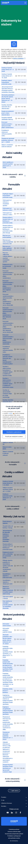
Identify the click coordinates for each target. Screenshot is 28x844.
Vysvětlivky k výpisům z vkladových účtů (8, 582)
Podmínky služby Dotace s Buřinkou (7, 690)
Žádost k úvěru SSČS (7, 448)
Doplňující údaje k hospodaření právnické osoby (8, 82)
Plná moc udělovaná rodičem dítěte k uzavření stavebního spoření (7, 257)
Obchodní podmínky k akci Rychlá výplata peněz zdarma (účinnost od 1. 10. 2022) (8, 98)
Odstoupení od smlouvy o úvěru (8, 209)
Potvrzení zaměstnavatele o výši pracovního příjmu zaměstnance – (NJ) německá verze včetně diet (8, 327)
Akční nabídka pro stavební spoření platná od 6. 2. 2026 (8, 164)
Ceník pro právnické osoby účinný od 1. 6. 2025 (7, 496)
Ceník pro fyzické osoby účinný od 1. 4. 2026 (8, 69)
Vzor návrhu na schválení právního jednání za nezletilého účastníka (8, 604)
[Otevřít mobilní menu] (25, 3)
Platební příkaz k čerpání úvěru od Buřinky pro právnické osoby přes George (8, 229)
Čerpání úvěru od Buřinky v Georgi (8, 527)
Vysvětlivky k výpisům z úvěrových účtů (8, 575)
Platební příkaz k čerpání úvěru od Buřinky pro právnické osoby (8, 220)
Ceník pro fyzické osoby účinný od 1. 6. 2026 (8, 483)
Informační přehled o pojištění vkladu (8, 630)
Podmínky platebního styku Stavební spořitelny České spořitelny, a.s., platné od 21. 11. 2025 (8, 652)
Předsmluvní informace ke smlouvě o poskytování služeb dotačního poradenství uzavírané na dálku (8, 723)
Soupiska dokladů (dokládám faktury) (8, 118)
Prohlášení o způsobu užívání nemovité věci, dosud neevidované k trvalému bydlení (8, 359)
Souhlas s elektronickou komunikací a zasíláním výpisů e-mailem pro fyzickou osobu (8, 371)
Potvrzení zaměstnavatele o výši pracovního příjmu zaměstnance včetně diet (8, 339)
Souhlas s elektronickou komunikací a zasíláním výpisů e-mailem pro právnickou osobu (8, 383)
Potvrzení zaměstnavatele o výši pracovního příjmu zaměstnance (8, 124)
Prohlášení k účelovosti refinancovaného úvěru (7, 133)
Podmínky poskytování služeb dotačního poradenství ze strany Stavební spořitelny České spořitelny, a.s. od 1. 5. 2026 (8, 680)
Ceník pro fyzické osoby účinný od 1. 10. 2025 (7, 76)
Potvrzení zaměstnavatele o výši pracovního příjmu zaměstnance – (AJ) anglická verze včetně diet (8, 300)
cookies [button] (10, 413)
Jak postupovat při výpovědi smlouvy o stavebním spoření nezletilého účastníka (8, 89)
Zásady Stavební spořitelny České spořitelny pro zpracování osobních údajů (8, 768)
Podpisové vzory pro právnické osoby (7, 266)
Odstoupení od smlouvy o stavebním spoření (7, 202)
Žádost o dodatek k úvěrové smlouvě (8, 145)
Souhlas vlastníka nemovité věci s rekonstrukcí (8, 106)
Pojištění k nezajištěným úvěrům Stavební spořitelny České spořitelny (8, 710)
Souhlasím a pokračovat (14, 432)
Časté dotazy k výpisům (7, 522)
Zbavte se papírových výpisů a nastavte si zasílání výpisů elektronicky (8, 590)
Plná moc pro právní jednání (8, 236)
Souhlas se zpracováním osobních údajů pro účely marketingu (7, 393)
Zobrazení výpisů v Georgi (8, 597)
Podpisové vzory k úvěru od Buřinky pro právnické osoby (8, 555)
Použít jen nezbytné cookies (14, 436)
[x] (25, 404)
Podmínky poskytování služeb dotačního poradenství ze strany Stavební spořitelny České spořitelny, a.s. (8, 665)
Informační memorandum (8, 625)
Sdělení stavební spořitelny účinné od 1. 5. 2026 (8, 489)
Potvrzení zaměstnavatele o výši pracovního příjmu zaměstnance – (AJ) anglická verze (8, 286)
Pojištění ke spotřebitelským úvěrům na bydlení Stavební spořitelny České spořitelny (8, 699)
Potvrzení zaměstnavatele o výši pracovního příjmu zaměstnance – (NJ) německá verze (8, 313)
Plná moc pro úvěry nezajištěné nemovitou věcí (8, 242)
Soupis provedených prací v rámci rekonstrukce (8, 113)
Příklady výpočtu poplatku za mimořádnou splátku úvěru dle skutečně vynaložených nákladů (8, 566)
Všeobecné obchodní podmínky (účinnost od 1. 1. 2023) (8, 140)
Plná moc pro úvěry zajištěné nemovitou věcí (8, 248)
